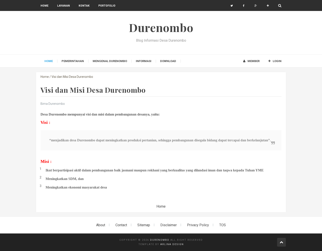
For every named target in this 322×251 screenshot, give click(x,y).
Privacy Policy (198, 225)
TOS (222, 225)
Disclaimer (168, 225)
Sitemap (143, 225)
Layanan (63, 5)
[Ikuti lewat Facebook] (244, 5)
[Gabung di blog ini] (268, 5)
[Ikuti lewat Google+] (256, 5)
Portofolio (106, 5)
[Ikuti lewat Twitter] (232, 5)
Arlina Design (172, 244)
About (100, 225)
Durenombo (159, 240)
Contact (121, 225)
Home (44, 5)
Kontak (84, 5)
